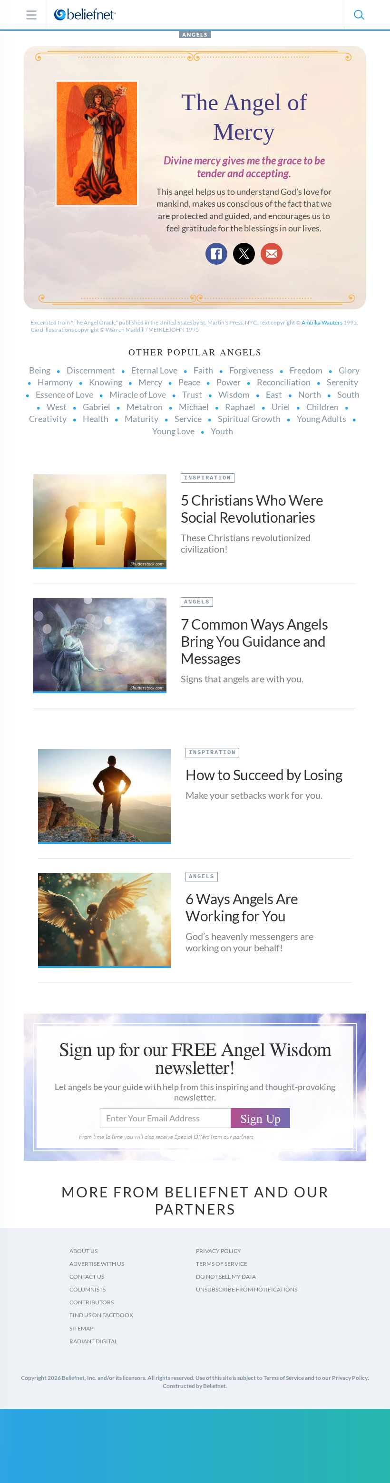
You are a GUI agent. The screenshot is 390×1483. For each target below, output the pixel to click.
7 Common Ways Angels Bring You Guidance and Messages (254, 641)
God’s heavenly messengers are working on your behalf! (249, 941)
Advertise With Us (96, 1263)
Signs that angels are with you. (242, 678)
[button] (358, 14)
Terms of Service (221, 1263)
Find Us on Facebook (101, 1315)
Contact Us (86, 1276)
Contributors (91, 1302)
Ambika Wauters (322, 322)
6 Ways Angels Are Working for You (241, 907)
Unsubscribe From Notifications (246, 1289)
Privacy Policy (218, 1250)
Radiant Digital (93, 1341)
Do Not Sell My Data (226, 1276)
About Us (83, 1250)
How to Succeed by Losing (263, 774)
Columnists (87, 1289)
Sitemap (81, 1328)
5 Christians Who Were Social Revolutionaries (252, 508)
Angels (195, 34)
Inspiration (207, 478)
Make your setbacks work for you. (253, 795)
